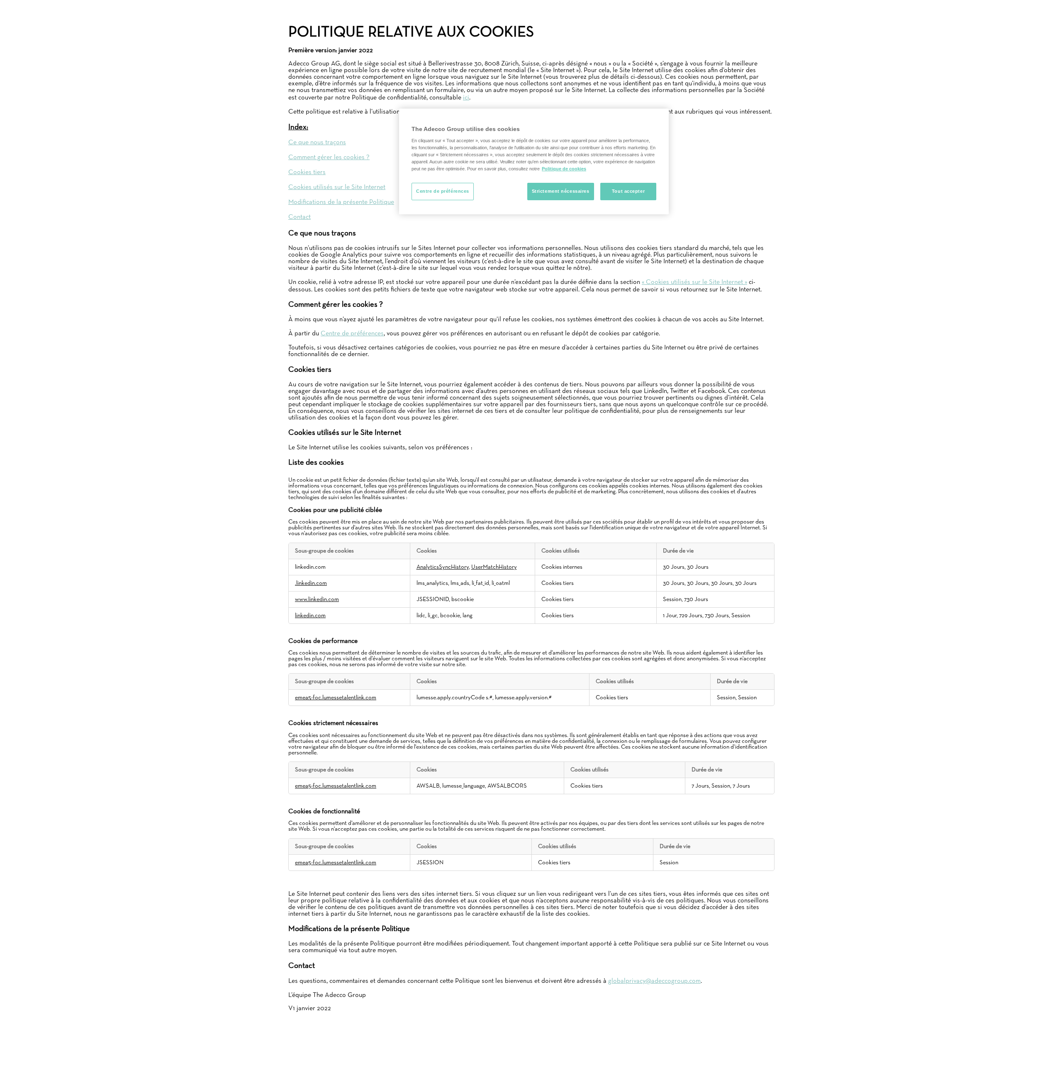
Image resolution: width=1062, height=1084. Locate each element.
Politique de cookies (564, 168)
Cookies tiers (307, 172)
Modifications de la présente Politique (341, 202)
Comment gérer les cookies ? (329, 157)
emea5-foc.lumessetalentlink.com (335, 698)
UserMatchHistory (494, 567)
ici (466, 98)
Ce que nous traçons (317, 142)
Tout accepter (628, 191)
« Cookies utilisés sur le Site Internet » (694, 282)
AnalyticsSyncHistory (443, 567)
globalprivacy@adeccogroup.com (654, 981)
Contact (299, 217)
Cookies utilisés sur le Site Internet (336, 187)
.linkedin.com (311, 583)
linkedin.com (310, 615)
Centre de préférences (352, 333)
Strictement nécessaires (560, 191)
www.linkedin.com (317, 599)
